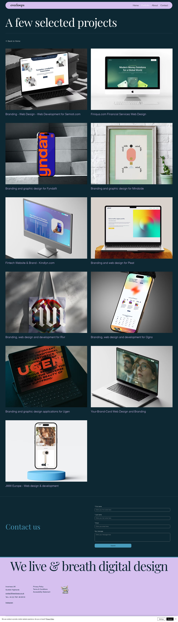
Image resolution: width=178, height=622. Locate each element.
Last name (98, 515)
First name (98, 506)
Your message (99, 531)
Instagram (9, 603)
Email (97, 523)
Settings (161, 619)
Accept (170, 619)
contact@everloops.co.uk (15, 593)
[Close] (176, 619)
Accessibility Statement (41, 592)
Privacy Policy (38, 587)
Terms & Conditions (40, 589)
